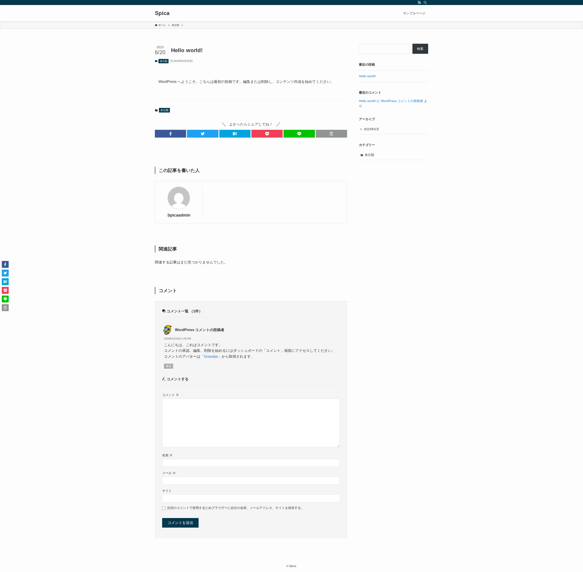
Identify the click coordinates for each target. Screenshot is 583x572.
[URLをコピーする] (331, 134)
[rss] (419, 2)
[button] (170, 134)
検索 (420, 49)
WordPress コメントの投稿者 (199, 330)
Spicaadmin (178, 215)
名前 (167, 455)
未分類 (163, 61)
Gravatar (211, 356)
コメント (170, 395)
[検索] (425, 2)
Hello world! (367, 76)
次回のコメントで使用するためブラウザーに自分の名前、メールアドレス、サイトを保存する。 (235, 508)
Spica (162, 13)
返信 (168, 366)
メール (169, 473)
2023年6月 (371, 129)
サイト (167, 491)
